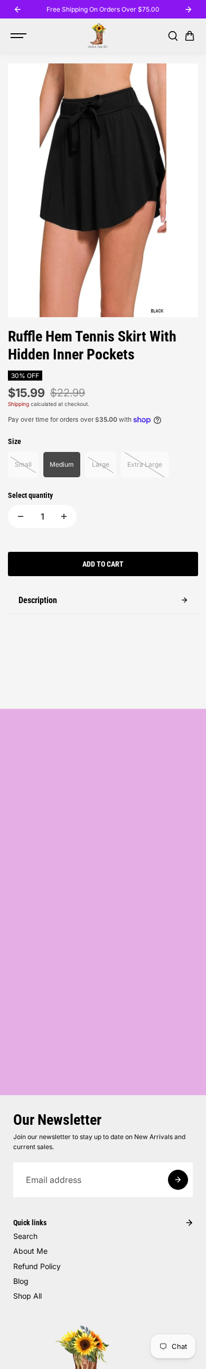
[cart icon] (189, 35)
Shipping (18, 404)
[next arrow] (188, 9)
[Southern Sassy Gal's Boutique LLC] (98, 36)
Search (25, 1236)
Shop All (27, 1295)
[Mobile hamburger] (19, 36)
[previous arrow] (17, 9)
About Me (30, 1250)
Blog (21, 1280)
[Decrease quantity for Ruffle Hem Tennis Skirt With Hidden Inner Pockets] (20, 516)
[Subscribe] (178, 1180)
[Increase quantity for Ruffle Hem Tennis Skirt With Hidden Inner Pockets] (64, 516)
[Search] (172, 35)
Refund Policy (37, 1266)
